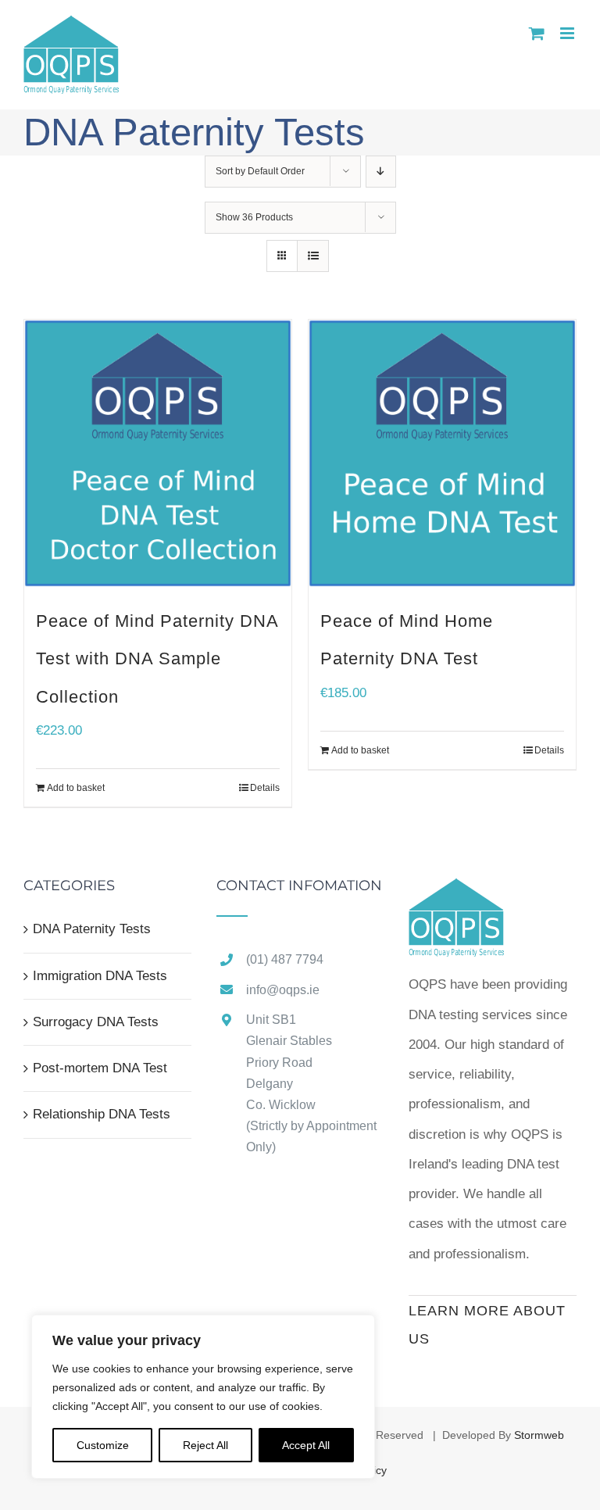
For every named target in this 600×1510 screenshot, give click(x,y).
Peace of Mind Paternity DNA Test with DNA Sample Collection (157, 659)
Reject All (205, 1445)
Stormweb (539, 1435)
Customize (103, 1445)
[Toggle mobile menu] (568, 33)
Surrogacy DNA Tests (96, 1021)
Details (265, 787)
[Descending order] (381, 172)
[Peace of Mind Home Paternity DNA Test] (442, 453)
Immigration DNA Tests (100, 975)
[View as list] (313, 256)
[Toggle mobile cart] (537, 33)
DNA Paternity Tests (92, 928)
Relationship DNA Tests (101, 1114)
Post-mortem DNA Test (100, 1068)
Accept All (306, 1445)
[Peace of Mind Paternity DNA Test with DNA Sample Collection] (157, 453)
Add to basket (76, 787)
